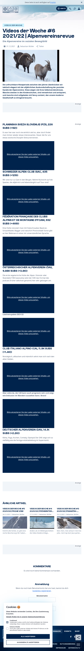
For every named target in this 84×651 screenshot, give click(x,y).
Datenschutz (74, 648)
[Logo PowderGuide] (10, 10)
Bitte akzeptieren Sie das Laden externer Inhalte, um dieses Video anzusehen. (28, 155)
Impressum (61, 648)
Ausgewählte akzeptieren (28, 642)
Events (67, 631)
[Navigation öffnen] (78, 644)
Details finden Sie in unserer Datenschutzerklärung (25, 617)
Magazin (57, 631)
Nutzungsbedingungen (70, 644)
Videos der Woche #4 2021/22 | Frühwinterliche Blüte (41, 511)
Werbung (53, 644)
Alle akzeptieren (28, 636)
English (53, 2)
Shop (77, 631)
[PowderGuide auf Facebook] (71, 636)
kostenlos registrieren (42, 591)
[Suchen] (75, 9)
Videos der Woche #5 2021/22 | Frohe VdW (14, 510)
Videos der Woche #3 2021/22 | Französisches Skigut (68, 511)
